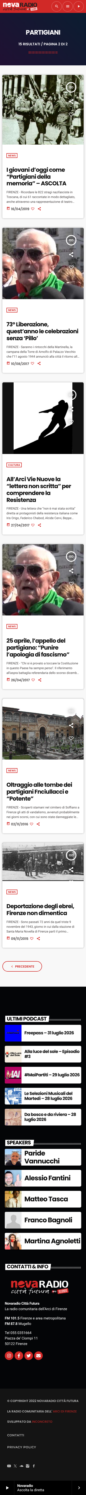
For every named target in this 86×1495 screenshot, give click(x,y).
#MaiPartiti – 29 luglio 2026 (52, 1075)
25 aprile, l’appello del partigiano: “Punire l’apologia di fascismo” (37, 648)
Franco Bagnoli (48, 1220)
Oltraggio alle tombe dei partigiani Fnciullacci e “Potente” (39, 792)
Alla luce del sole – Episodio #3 (52, 1054)
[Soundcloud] (21, 1466)
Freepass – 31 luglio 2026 (49, 1033)
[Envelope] (38, 1355)
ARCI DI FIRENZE (65, 1411)
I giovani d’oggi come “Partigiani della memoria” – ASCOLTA (36, 177)
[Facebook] (34, 1466)
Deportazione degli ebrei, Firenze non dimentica (40, 909)
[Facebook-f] (19, 1355)
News (12, 155)
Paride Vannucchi (41, 1157)
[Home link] (20, 6)
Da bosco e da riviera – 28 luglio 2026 (50, 1117)
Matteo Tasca (46, 1199)
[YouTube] (9, 1466)
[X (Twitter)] (15, 1466)
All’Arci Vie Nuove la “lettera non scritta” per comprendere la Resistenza (38, 489)
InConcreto (42, 1421)
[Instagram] (9, 1355)
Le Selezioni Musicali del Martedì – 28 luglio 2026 (48, 1096)
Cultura (14, 465)
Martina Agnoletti (52, 1241)
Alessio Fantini (47, 1178)
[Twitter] (28, 1355)
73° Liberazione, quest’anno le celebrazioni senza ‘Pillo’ (42, 331)
